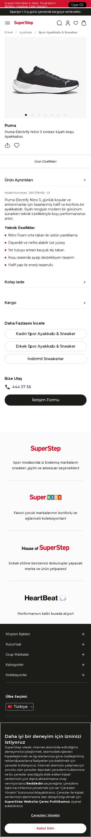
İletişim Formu (45, 400)
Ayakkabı (25, 32)
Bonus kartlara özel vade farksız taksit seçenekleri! (45, 8)
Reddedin (34, 783)
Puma (10, 125)
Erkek (9, 32)
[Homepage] (23, 23)
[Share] (7, 145)
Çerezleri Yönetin (45, 815)
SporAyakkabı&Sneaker (58, 32)
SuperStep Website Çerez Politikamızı (38, 801)
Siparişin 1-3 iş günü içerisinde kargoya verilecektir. (45, 11)
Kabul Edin (45, 828)
